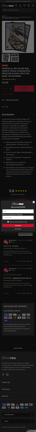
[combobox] (17, 217)
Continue (18, 225)
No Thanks (18, 229)
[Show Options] (32, 217)
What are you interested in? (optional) (12, 214)
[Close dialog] (34, 202)
